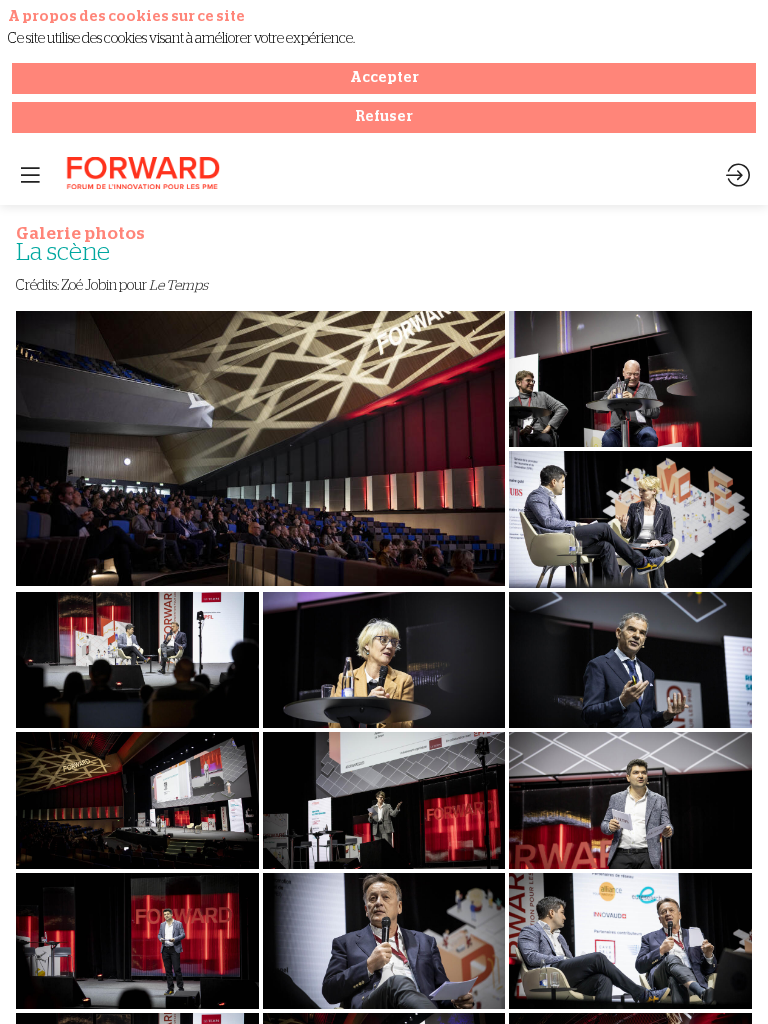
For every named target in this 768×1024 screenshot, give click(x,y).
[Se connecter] (738, 175)
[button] (30, 175)
